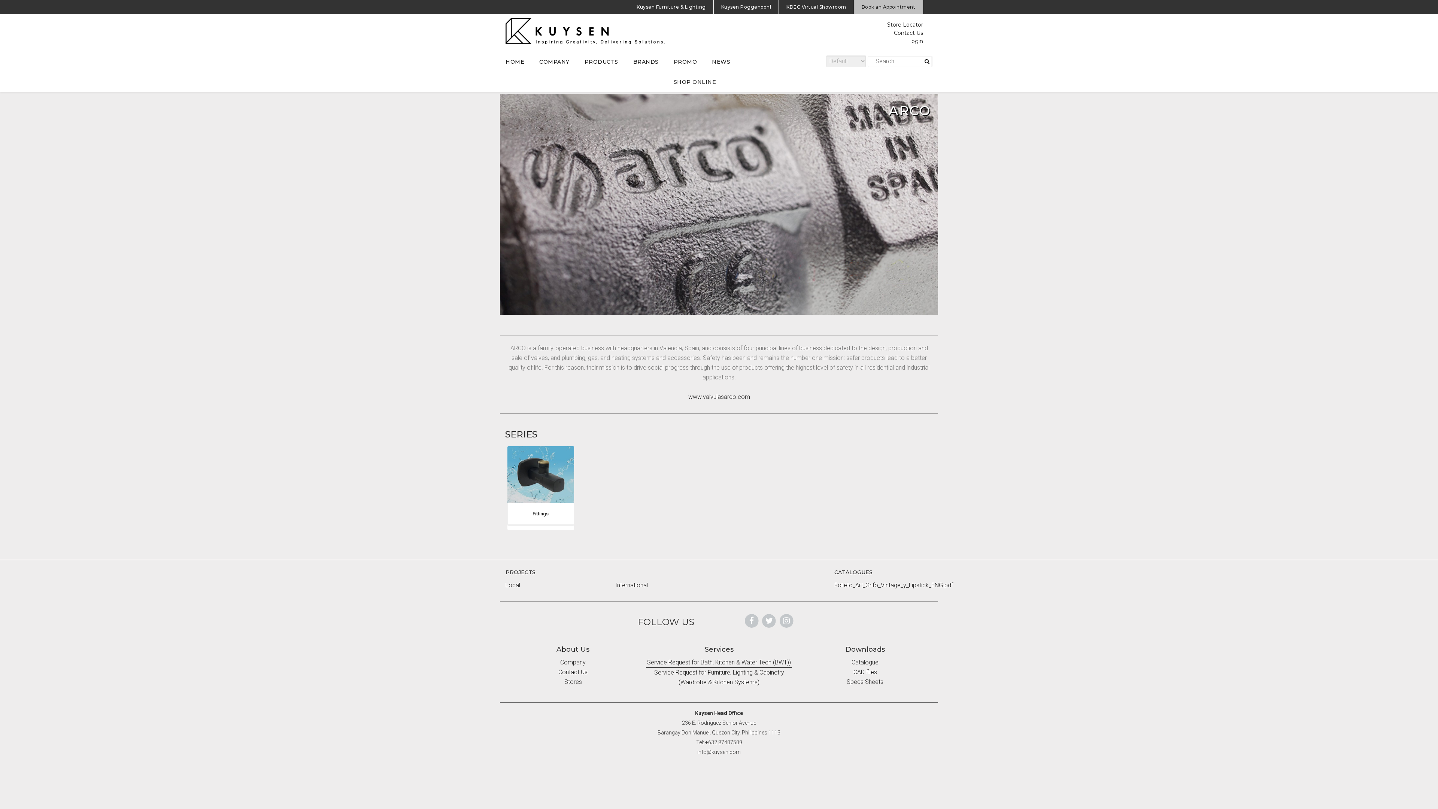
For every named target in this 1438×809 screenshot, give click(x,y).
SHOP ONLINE (695, 82)
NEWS (721, 61)
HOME (515, 61)
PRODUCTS (601, 61)
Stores (573, 681)
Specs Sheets (865, 681)
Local (513, 585)
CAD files (865, 672)
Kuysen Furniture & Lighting (671, 7)
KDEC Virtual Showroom (816, 7)
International (631, 585)
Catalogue (865, 662)
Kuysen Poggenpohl (746, 7)
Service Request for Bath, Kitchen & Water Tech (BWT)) (719, 662)
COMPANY (554, 61)
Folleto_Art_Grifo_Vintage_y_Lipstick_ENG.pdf (893, 585)
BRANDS (646, 61)
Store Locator (905, 24)
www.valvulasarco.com (719, 396)
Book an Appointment (889, 7)
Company (573, 662)
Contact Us (908, 33)
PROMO (685, 61)
